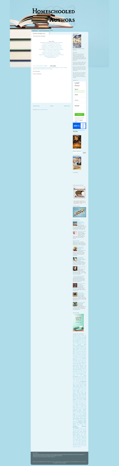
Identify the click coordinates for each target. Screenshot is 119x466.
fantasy (79, 371)
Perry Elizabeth (83, 414)
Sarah (56, 52)
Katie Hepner (78, 395)
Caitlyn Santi (75, 355)
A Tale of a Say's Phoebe (48, 50)
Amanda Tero (78, 340)
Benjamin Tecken (83, 350)
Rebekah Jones (43, 68)
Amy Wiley (77, 342)
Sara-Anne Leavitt (80, 430)
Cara (60, 54)
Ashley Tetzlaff (76, 348)
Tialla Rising (81, 442)
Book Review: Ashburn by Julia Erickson (81, 222)
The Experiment (49, 49)
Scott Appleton (81, 436)
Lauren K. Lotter (83, 400)
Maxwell (58, 52)
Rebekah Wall (83, 424)
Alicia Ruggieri (78, 337)
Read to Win (82, 421)
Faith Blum (75, 371)
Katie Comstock (81, 394)
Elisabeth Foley (83, 365)
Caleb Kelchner (79, 355)
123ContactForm (81, 130)
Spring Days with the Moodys (47, 52)
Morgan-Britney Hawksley (81, 411)
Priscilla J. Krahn (75, 416)
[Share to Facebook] (54, 66)
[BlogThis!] (51, 66)
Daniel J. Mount (81, 361)
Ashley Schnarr (83, 347)
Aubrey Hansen (76, 349)
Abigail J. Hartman (80, 335)
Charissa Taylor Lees (78, 357)
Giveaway (81, 374)
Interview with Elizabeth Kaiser (81, 258)
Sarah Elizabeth (83, 433)
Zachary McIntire (78, 446)
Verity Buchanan (78, 444)
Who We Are (34, 30)
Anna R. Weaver (83, 343)
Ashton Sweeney (83, 348)
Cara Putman (48, 67)
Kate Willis (84, 393)
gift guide (84, 372)
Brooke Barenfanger (82, 351)
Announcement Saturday (41, 67)
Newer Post (36, 106)
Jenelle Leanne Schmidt (78, 386)
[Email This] (50, 66)
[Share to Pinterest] (55, 66)
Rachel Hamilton (79, 417)
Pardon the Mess (76, 240)
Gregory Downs (81, 376)
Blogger (64, 462)
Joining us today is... (82, 302)
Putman (62, 54)
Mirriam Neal (78, 408)
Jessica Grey (83, 388)
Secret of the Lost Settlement (48, 44)
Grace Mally (79, 375)
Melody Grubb (83, 406)
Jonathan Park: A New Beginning (48, 46)
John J (56, 44)
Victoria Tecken (80, 445)
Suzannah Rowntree (76, 438)
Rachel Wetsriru (83, 419)
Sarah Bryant (81, 432)
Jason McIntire (76, 385)
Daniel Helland (75, 361)
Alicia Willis (84, 337)
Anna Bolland (77, 343)
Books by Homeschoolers (44, 30)
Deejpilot (56, 462)
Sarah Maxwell (83, 435)
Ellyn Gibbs (80, 368)
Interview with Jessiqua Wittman (81, 293)
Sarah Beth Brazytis (81, 431)
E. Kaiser (83, 363)
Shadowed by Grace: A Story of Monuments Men (48, 54)
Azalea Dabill (82, 349)
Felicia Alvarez (83, 371)
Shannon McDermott (81, 437)
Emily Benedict (79, 369)
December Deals (83, 362)
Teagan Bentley (78, 439)
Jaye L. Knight (83, 385)
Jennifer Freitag (77, 387)
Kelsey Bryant (80, 398)
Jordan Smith (80, 392)
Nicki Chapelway (79, 413)
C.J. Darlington (78, 354)
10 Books (75, 335)
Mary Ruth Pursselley (79, 404)
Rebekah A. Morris (82, 422)
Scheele (57, 56)
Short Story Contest (82, 231)
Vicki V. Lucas (84, 444)
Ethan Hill (84, 370)
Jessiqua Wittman (76, 391)
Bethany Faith (75, 351)
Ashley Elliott (77, 347)
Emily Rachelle (75, 370)
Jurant (48, 57)
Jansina (84, 384)
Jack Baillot (81, 384)
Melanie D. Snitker (79, 405)
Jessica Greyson (76, 389)
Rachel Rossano (80, 418)
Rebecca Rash (75, 422)
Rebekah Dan (75, 423)
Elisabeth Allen (76, 365)
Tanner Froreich (81, 438)
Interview (83, 381)
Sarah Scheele (75, 436)
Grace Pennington (55, 67)
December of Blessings (77, 363)
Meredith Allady (75, 407)
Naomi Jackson (75, 412)
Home (51, 106)
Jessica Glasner (77, 388)
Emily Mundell (84, 369)
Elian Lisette (84, 364)
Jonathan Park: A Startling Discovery (48, 45)
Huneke (62, 49)
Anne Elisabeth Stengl (79, 344)
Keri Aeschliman (80, 399)
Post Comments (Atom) (42, 109)
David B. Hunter (77, 362)
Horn (59, 44)
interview (79, 381)
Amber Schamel (76, 341)
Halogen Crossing (48, 56)
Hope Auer (84, 380)
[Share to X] (52, 66)
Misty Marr (82, 408)
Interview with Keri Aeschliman (81, 284)
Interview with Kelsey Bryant (78, 276)
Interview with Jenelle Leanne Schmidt (81, 248)
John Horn (61, 67)
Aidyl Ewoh (79, 336)
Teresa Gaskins (83, 439)
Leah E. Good (75, 401)
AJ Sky (82, 336)
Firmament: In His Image (47, 53)
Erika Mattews (80, 370)
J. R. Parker (77, 384)
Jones (59, 50)
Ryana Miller (80, 429)
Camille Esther (84, 355)
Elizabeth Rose (75, 368)
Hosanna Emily (75, 381)
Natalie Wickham (81, 412)
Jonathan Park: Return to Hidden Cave (48, 48)
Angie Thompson (81, 342)
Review (75, 426)
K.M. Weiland (79, 393)
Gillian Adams (75, 374)
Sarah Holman (60, 42)
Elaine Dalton (78, 364)
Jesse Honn (82, 387)
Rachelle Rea (75, 421)
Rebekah (55, 50)
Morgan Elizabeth (57, 49)
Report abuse (75, 131)
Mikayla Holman (81, 407)
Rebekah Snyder (76, 424)
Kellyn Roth (75, 398)
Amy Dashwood (82, 341)
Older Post (67, 106)
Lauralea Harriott (78, 400)
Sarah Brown (75, 432)
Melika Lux (78, 406)
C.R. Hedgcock (83, 354)
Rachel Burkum (80, 416)
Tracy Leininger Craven (79, 443)
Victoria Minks (75, 445)
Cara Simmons (80, 356)
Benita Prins (78, 350)
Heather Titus (78, 380)
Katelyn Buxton (75, 394)
